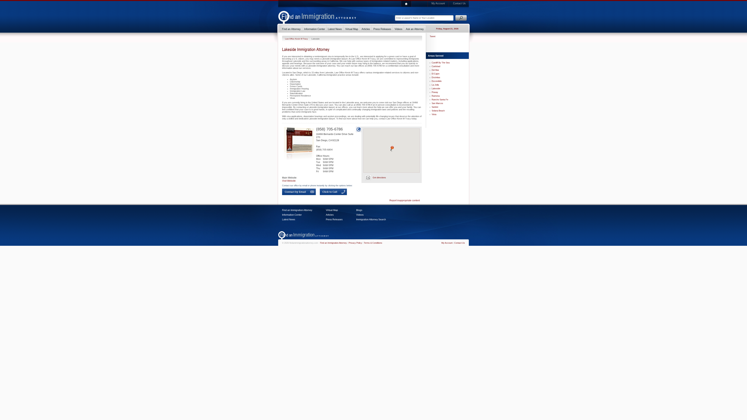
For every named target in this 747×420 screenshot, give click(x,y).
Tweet (432, 36)
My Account (438, 3)
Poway (435, 92)
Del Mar (435, 70)
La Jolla (435, 85)
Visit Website (289, 180)
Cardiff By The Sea (441, 62)
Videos (360, 215)
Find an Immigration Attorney (297, 210)
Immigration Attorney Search (371, 219)
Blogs (359, 210)
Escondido (437, 81)
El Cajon (435, 74)
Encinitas (436, 77)
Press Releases (334, 219)
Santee (435, 107)
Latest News (288, 219)
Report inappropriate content (404, 200)
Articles (330, 215)
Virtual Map (332, 210)
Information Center (292, 215)
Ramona (436, 96)
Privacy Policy (355, 243)
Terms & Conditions (373, 243)
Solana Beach (438, 110)
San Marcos (437, 103)
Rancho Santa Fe (440, 99)
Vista (434, 114)
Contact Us (459, 3)
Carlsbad (436, 66)
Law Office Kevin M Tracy (296, 39)
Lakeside (436, 88)
